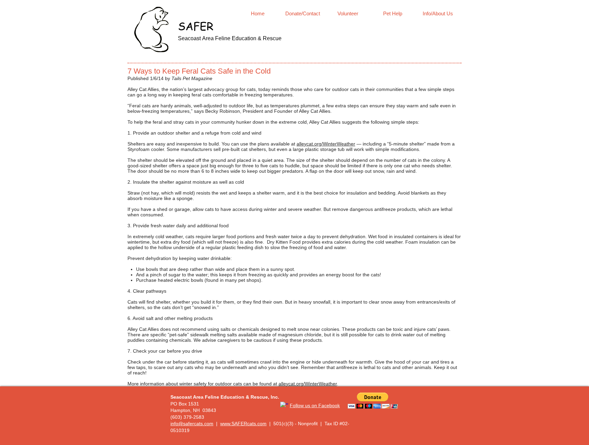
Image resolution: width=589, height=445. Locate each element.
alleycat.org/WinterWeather (326, 144)
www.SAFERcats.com (243, 423)
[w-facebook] (284, 406)
